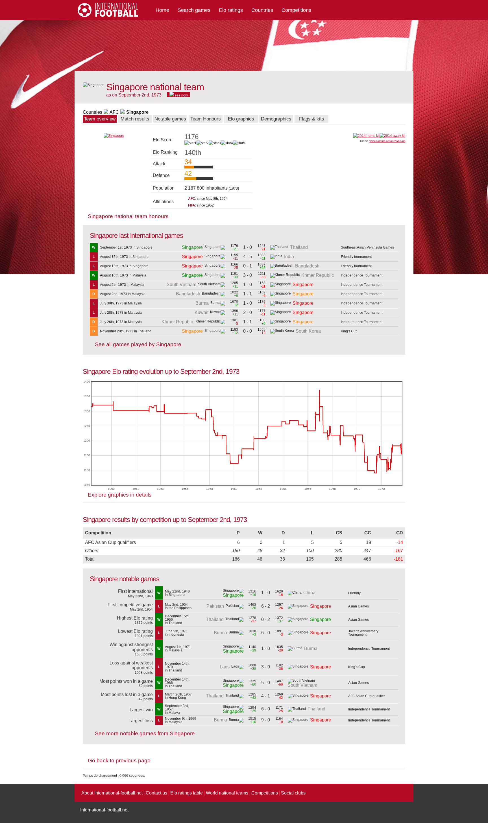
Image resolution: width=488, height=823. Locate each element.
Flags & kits (311, 119)
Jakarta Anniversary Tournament (363, 633)
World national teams (227, 793)
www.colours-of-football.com (387, 140)
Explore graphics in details (120, 495)
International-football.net (104, 809)
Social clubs (293, 793)
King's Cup (349, 331)
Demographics (276, 119)
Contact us (156, 793)
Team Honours (205, 119)
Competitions (296, 10)
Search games (194, 10)
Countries (262, 10)
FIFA (191, 205)
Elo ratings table (186, 793)
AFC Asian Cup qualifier (366, 696)
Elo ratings (231, 10)
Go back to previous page (119, 760)
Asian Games (358, 606)
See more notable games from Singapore (145, 733)
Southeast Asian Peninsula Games (367, 247)
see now (181, 95)
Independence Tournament (361, 275)
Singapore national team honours (128, 216)
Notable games (170, 119)
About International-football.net (112, 793)
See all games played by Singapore (138, 344)
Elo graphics (241, 119)
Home (162, 10)
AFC (114, 112)
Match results (135, 119)
